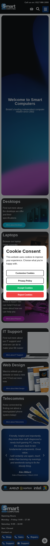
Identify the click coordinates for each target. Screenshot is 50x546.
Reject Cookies (25, 295)
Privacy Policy (25, 281)
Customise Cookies (25, 273)
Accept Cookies (25, 288)
